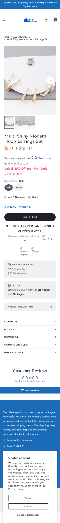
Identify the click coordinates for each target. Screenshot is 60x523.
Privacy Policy (16, 489)
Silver (19, 187)
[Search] (46, 20)
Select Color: (14, 181)
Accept (28, 498)
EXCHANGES (10, 322)
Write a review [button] (30, 390)
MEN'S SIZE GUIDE (14, 352)
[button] (4, 20)
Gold (8, 187)
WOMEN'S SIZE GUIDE (16, 345)
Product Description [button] (20, 306)
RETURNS (9, 329)
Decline (28, 506)
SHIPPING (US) (11, 337)
